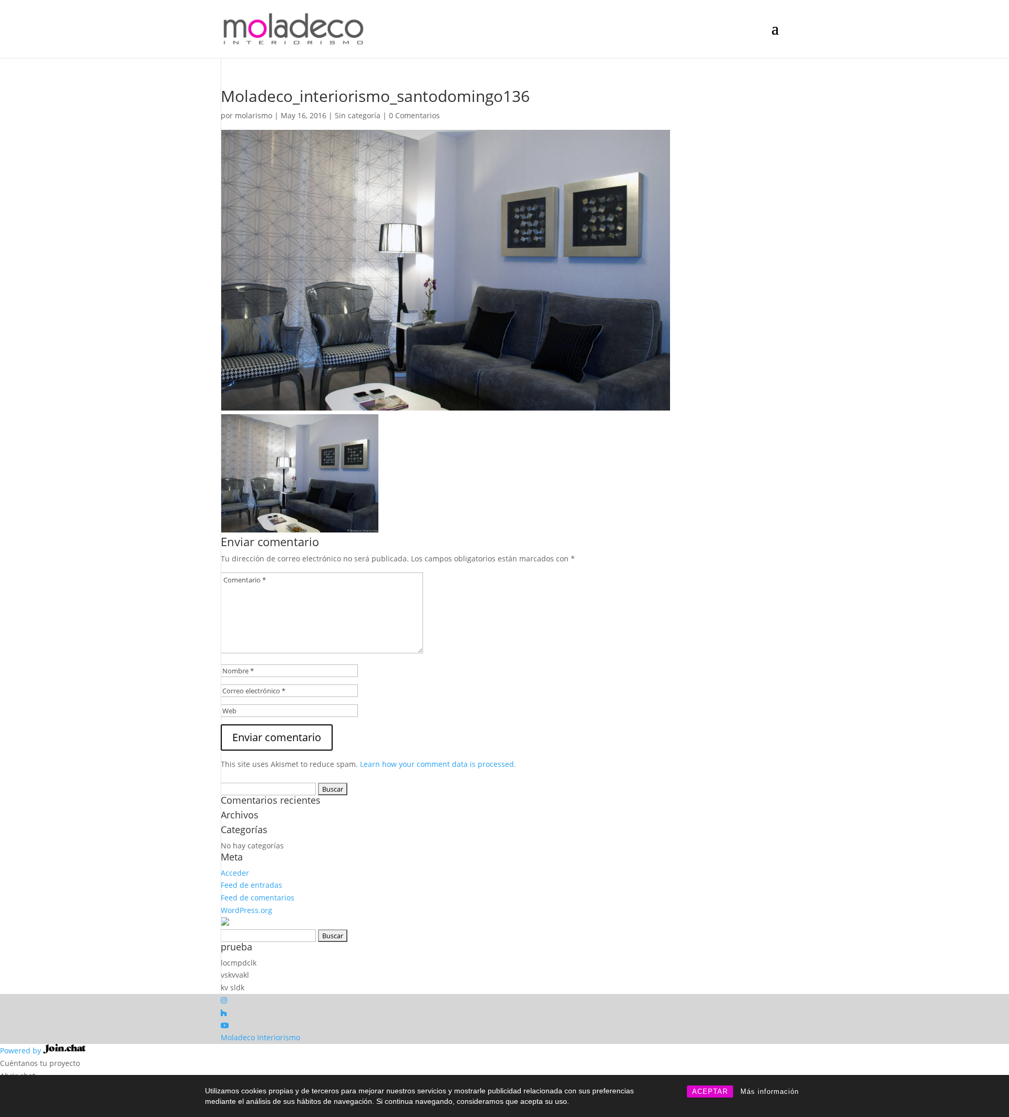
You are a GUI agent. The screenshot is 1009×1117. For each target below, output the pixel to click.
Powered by (21, 1050)
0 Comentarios (414, 115)
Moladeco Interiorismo (260, 1037)
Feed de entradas (251, 885)
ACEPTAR (710, 1091)
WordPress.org (246, 910)
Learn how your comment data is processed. (438, 764)
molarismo (253, 115)
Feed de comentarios (257, 898)
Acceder (235, 873)
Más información (769, 1091)
